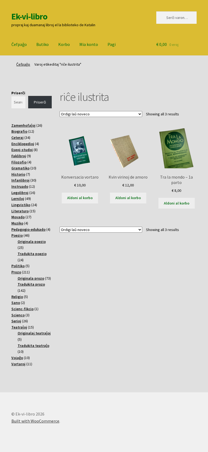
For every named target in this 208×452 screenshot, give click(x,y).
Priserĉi (18, 93)
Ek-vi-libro (29, 16)
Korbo (64, 44)
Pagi (112, 44)
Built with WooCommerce (35, 421)
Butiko (42, 44)
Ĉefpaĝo (19, 44)
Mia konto (88, 44)
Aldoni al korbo (80, 197)
